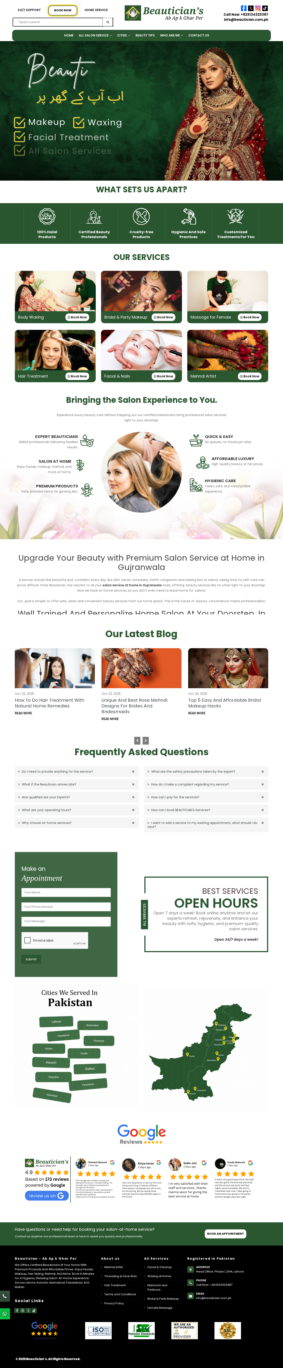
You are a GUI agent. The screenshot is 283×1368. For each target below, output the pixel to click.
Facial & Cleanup (159, 1267)
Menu (217, 35)
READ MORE (23, 713)
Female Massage (159, 1308)
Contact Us (198, 35)
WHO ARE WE (170, 35)
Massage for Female (211, 317)
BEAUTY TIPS (145, 35)
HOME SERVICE (96, 10)
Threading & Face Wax (120, 1276)
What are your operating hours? (46, 810)
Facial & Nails (117, 376)
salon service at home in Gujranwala (132, 585)
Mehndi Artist (203, 376)
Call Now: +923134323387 (246, 14)
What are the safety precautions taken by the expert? (192, 771)
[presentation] (137, 741)
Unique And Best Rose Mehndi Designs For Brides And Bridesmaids (134, 706)
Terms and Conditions (120, 1294)
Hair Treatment (33, 376)
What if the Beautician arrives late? (48, 784)
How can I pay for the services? (174, 797)
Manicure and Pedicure (157, 1287)
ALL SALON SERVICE (94, 35)
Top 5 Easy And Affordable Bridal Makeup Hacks (224, 703)
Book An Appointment (225, 1234)
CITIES (122, 35)
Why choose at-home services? (46, 823)
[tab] (55, 442)
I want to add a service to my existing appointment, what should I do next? (202, 825)
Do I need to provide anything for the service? (57, 771)
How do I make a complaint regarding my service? (189, 784)
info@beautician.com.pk (246, 19)
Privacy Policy (114, 1303)
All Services (144, 914)
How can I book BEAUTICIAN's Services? (180, 810)
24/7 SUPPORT (29, 10)
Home (68, 35)
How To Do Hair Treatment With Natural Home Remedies (49, 703)
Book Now (62, 10)
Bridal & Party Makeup (125, 317)
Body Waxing (31, 317)
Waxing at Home (159, 1276)
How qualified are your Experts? (45, 797)
